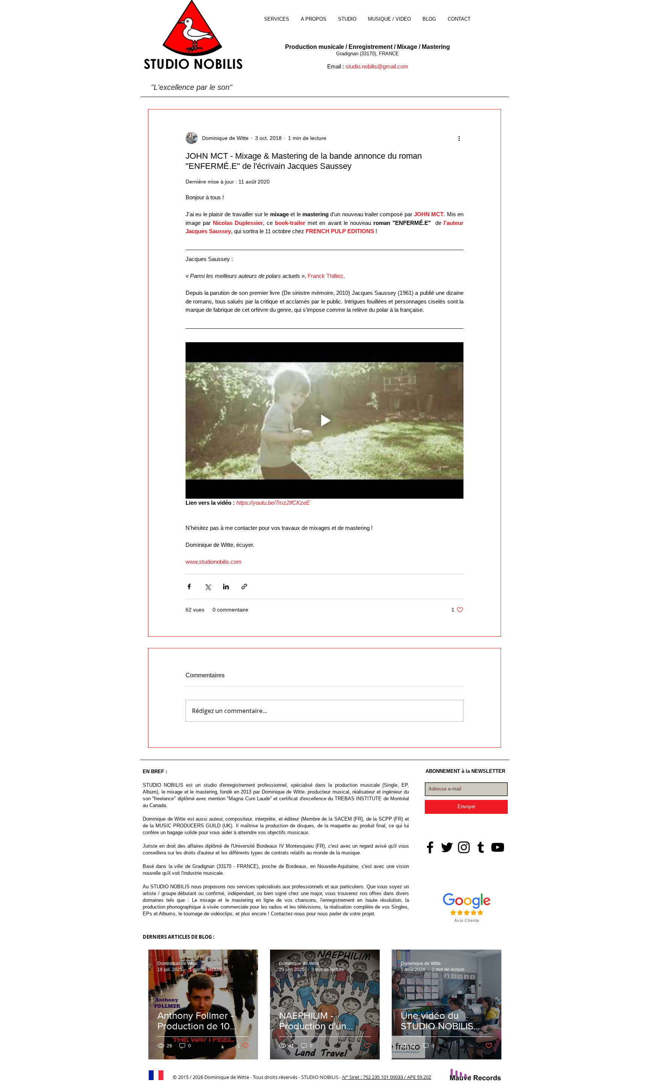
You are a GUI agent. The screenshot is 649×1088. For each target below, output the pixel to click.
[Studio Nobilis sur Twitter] (447, 847)
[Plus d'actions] (458, 138)
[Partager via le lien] (244, 586)
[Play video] (324, 420)
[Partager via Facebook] (189, 586)
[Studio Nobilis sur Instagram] (464, 847)
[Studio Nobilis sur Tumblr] (481, 847)
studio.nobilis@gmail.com (377, 66)
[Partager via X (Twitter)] (207, 586)
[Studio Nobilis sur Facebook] (430, 847)
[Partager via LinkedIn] (225, 586)
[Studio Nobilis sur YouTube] (498, 847)
